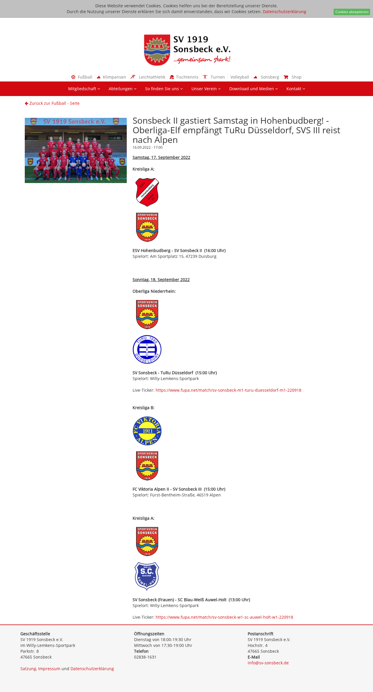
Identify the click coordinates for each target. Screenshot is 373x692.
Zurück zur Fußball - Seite (54, 103)
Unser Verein (204, 88)
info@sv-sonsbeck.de (268, 663)
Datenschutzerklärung (284, 11)
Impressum (49, 668)
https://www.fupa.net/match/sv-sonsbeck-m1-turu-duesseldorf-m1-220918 (228, 390)
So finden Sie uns (162, 88)
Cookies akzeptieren (351, 11)
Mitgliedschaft (82, 88)
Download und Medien (252, 88)
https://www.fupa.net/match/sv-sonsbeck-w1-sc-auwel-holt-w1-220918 (224, 617)
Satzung (28, 668)
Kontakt (294, 88)
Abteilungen (121, 88)
